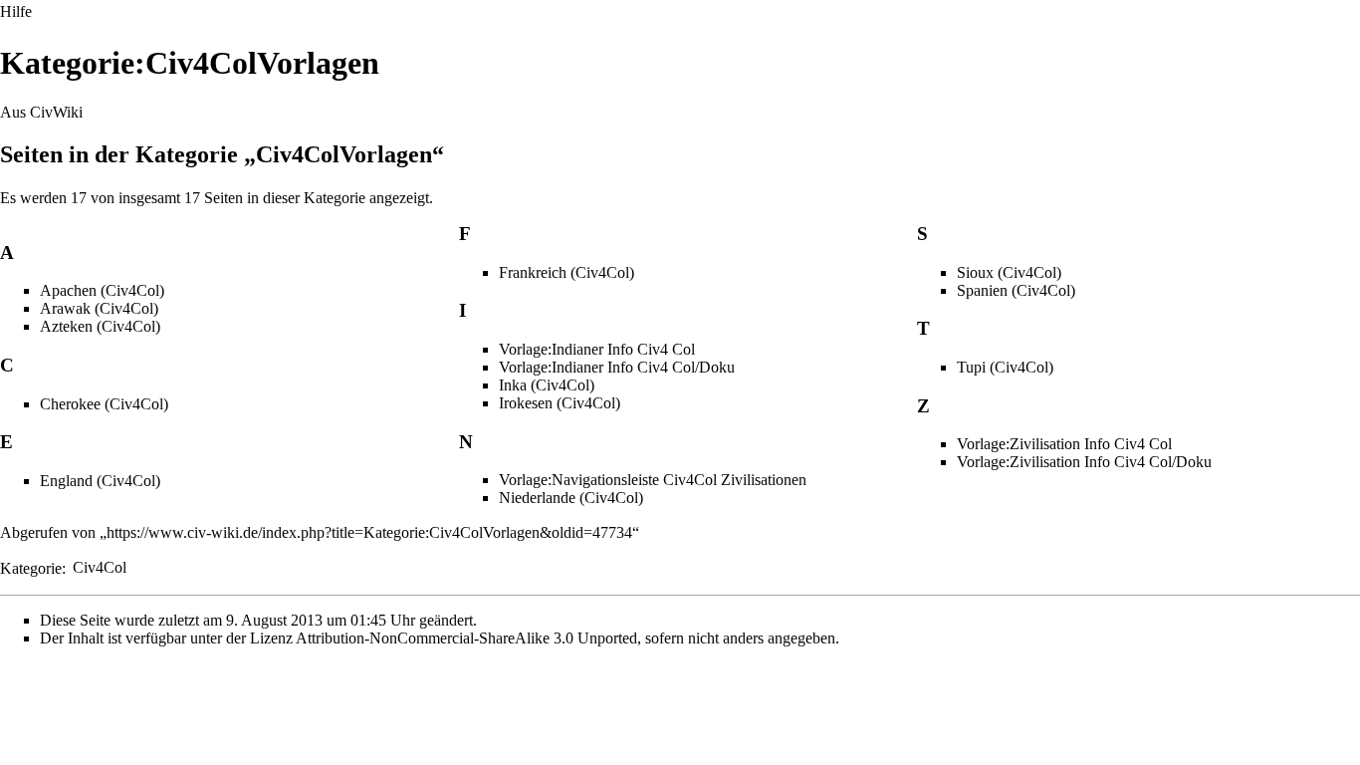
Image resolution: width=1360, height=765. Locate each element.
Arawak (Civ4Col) (99, 308)
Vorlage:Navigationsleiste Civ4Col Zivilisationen (652, 479)
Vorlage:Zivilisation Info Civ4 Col (1064, 443)
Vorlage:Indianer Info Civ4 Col (597, 349)
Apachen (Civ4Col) (102, 290)
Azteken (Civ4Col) (100, 326)
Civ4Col (99, 567)
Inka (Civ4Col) (546, 385)
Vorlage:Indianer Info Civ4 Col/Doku (617, 367)
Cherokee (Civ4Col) (104, 403)
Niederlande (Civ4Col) (571, 497)
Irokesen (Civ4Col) (559, 402)
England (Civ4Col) (100, 480)
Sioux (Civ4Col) (1009, 272)
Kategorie (31, 567)
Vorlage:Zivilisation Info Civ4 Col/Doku (1084, 461)
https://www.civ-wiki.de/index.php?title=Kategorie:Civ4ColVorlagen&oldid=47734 (369, 532)
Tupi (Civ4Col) (1005, 367)
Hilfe (16, 11)
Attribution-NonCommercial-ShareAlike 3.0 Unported (466, 638)
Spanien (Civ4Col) (1016, 290)
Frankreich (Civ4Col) (566, 272)
